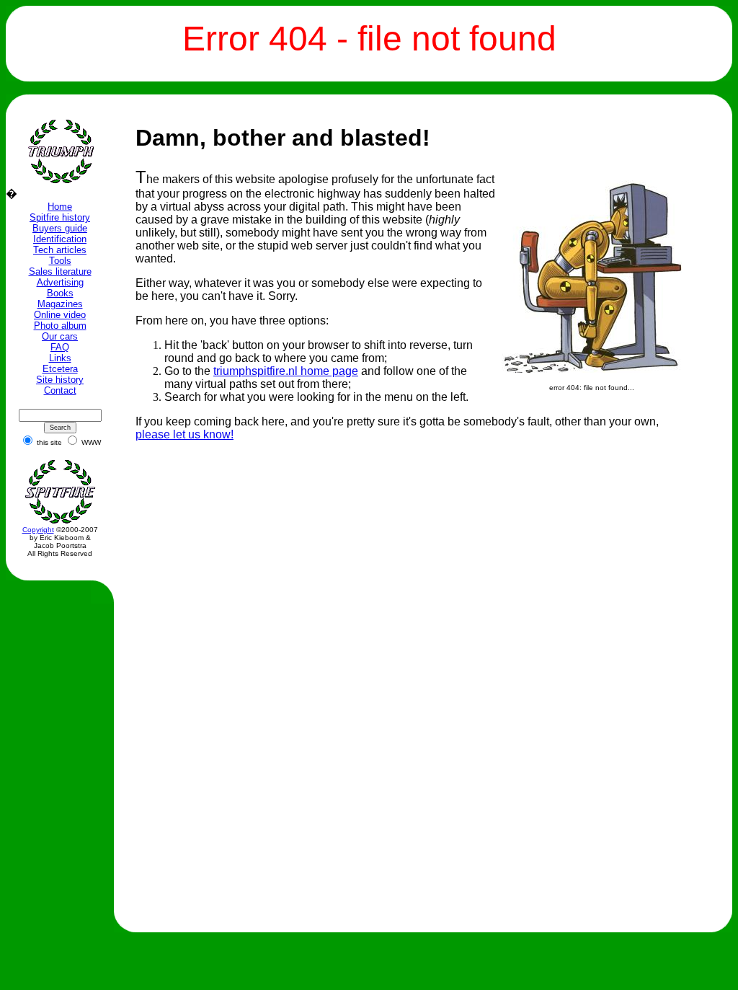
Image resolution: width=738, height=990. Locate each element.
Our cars (60, 336)
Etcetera (60, 368)
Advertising (60, 282)
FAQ (59, 347)
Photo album (60, 325)
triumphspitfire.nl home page (285, 371)
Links (60, 358)
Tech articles (59, 249)
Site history (60, 379)
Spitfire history (60, 217)
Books (60, 293)
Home (60, 206)
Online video (60, 314)
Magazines (60, 304)
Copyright (38, 530)
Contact (60, 390)
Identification (59, 239)
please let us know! (184, 434)
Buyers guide (59, 228)
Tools (60, 260)
